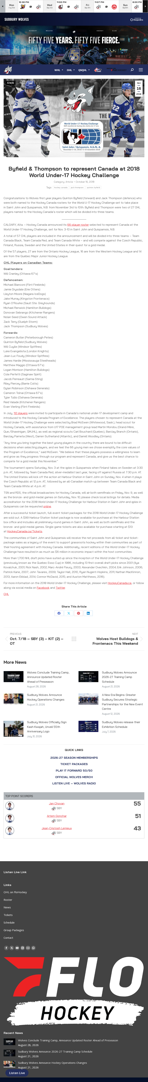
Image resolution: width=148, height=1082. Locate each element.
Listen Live (17, 1073)
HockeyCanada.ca (119, 583)
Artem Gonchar (57, 816)
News (7, 907)
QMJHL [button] (83, 69)
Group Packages (14, 930)
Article (10, 83)
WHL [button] (58, 69)
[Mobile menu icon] (140, 69)
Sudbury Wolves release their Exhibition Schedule (121, 724)
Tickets (8, 915)
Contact (8, 937)
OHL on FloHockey (15, 892)
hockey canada (61, 187)
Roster (8, 899)
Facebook (43, 587)
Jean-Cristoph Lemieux (57, 828)
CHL (6, 594)
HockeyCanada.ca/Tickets (24, 531)
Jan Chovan (56, 803)
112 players (21, 413)
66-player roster (78, 224)
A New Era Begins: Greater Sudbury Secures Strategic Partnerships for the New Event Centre (122, 701)
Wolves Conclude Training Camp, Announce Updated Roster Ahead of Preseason (48, 677)
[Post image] (13, 676)
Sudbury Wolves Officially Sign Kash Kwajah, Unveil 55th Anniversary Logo (47, 726)
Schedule (9, 922)
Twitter (60, 587)
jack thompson (77, 187)
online (47, 506)
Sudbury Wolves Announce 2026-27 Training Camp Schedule (119, 677)
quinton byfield (93, 187)
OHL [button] (70, 69)
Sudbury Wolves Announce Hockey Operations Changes (45, 697)
